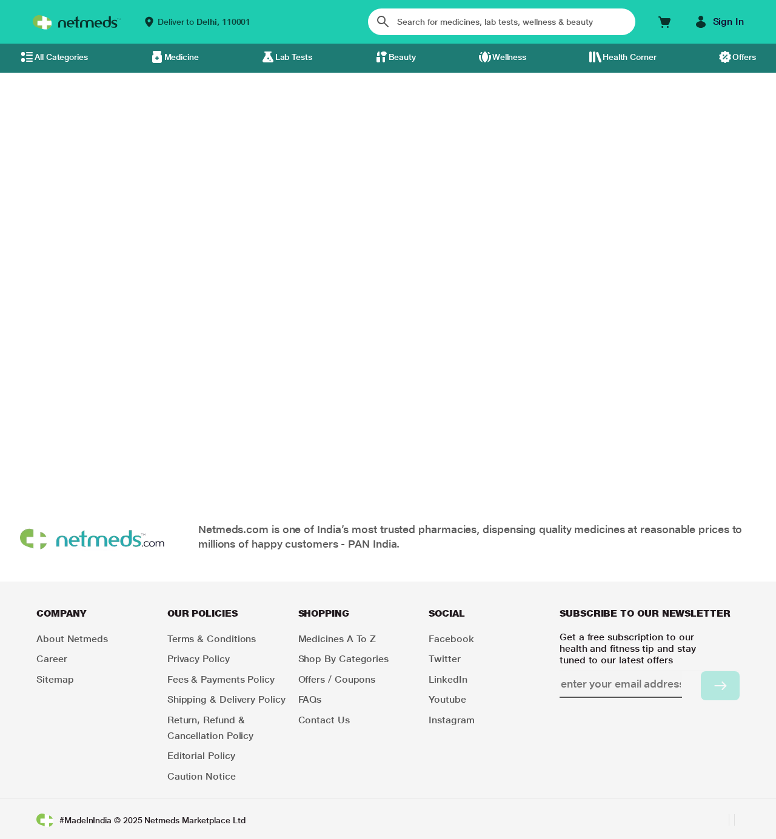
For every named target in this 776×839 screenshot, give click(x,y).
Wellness (509, 57)
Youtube (447, 699)
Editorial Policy (201, 755)
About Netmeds (72, 639)
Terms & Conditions (211, 639)
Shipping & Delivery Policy (226, 699)
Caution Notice (201, 776)
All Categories (61, 57)
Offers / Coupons (337, 679)
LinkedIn (448, 679)
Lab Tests (293, 57)
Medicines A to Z (337, 639)
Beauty (402, 57)
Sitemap (54, 679)
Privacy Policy (198, 659)
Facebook (451, 639)
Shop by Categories (343, 659)
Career (51, 659)
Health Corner (630, 57)
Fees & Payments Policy (221, 679)
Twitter (444, 659)
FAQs (310, 699)
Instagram (451, 720)
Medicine (181, 57)
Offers (744, 57)
